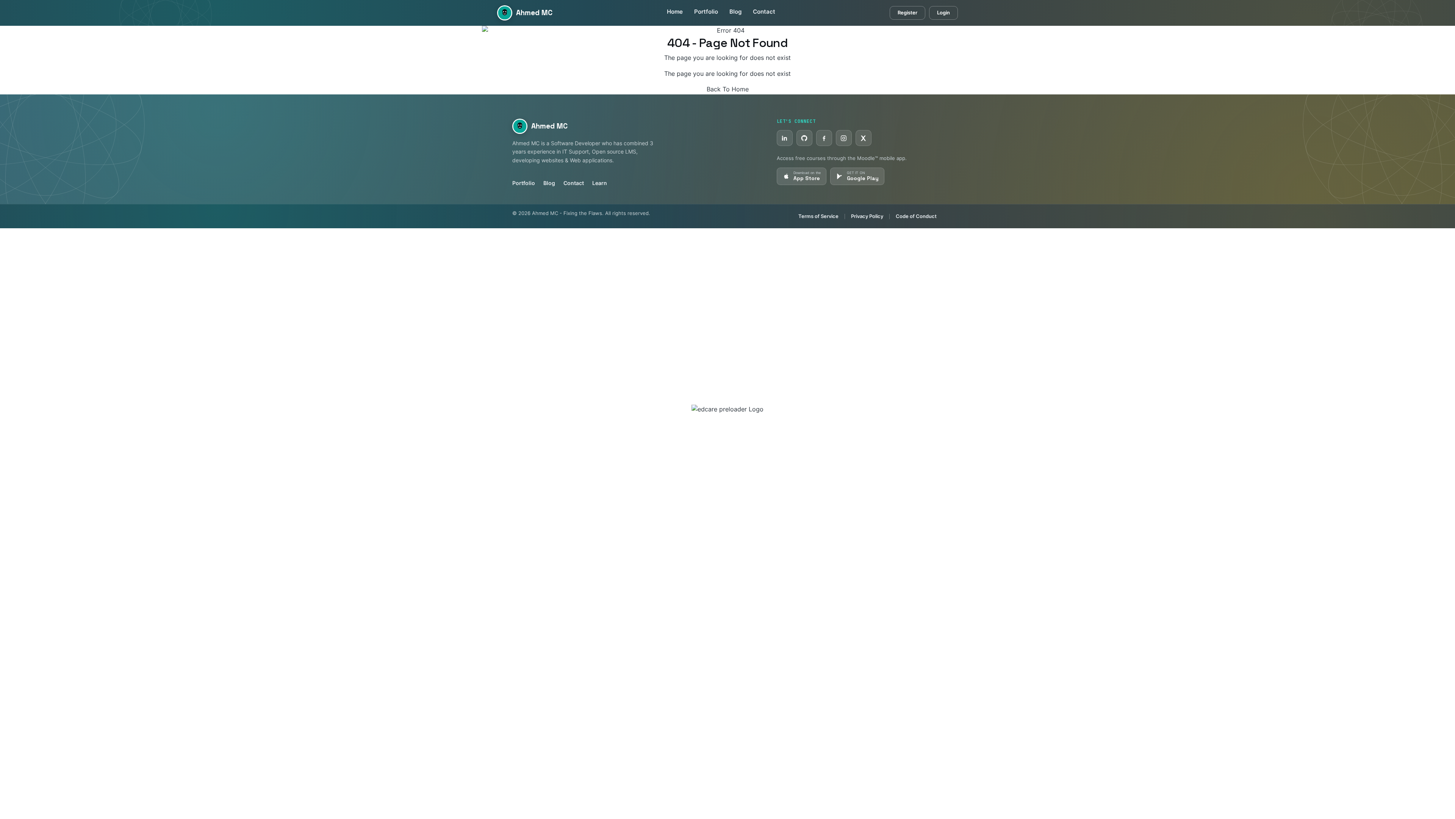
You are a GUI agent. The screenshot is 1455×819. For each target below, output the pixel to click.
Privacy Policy (867, 216)
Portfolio (706, 11)
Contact (764, 11)
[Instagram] (844, 138)
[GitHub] (804, 138)
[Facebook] (824, 138)
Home (675, 11)
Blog (735, 11)
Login (943, 12)
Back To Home (728, 89)
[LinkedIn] (785, 138)
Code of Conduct (916, 216)
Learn (599, 183)
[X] (863, 138)
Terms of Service (818, 216)
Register (907, 12)
